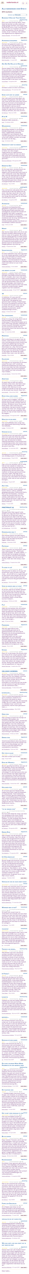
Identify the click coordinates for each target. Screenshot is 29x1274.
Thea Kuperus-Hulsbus (8, 709)
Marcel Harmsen (6, 666)
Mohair (4, 246)
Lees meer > (24, 37)
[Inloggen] (26, 3)
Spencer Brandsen (7, 687)
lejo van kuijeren (6, 458)
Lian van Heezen (6, 373)
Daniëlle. (4, 355)
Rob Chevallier (6, 60)
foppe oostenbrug (6, 902)
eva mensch (5, 392)
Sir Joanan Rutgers (7, 1086)
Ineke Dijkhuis (6, 562)
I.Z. (2, 1059)
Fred (3, 141)
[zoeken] (23, 3)
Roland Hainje (5, 733)
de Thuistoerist (6, 749)
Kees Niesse (5, 448)
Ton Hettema (5, 853)
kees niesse (5, 1109)
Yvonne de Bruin (6, 266)
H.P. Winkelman (6, 528)
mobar (3, 428)
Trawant (4, 646)
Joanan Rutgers (6, 35)
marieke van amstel (7, 290)
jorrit (3, 122)
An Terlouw (5, 112)
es (2, 945)
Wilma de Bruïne (6, 89)
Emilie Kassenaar (6, 1013)
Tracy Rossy (5, 993)
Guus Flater (5, 81)
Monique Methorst (7, 160)
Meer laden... (6, 1271)
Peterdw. (4, 542)
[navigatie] (2, 3)
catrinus (4, 878)
